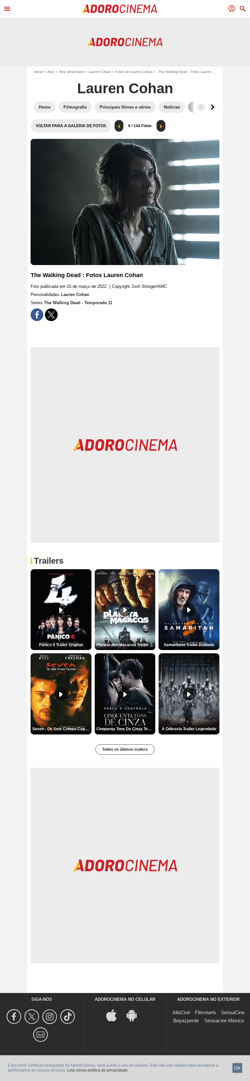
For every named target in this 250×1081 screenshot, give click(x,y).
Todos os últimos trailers (125, 749)
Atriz (50, 72)
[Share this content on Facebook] (37, 314)
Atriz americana (71, 72)
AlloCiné (181, 1012)
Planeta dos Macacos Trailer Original (126, 645)
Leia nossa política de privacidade (97, 1070)
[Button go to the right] (212, 107)
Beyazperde (186, 1020)
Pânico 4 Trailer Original (61, 645)
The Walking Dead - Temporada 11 (78, 302)
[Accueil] (119, 9)
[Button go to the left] (201, 107)
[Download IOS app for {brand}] (114, 1014)
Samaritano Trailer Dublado (189, 645)
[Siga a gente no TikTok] (68, 1016)
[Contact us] (41, 1034)
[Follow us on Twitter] (32, 1016)
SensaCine (232, 1012)
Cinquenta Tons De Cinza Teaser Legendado (126, 729)
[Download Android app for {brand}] (135, 1014)
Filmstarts (205, 1012)
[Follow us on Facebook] (15, 1016)
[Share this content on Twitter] (51, 314)
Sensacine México (224, 1020)
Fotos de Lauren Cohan (134, 72)
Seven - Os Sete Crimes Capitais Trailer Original (61, 729)
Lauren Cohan (99, 72)
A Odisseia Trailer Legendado (189, 729)
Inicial (38, 72)
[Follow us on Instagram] (50, 1016)
